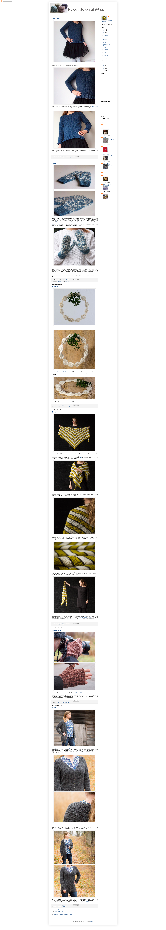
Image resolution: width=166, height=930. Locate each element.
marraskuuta (106, 36)
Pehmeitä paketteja (107, 163)
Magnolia (54, 708)
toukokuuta (106, 55)
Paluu (109, 185)
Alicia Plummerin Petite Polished (61, 64)
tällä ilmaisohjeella (61, 371)
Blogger (91, 921)
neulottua (63, 157)
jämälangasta (60, 406)
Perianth (54, 163)
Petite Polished (56, 18)
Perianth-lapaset (60, 221)
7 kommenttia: (68, 405)
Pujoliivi (105, 193)
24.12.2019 (110, 147)
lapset (59, 157)
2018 (104, 29)
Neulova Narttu (106, 172)
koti (65, 406)
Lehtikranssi (55, 286)
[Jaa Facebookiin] (77, 156)
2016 (104, 32)
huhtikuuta (106, 57)
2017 (104, 30)
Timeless (54, 412)
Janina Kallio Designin (75, 454)
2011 (104, 68)
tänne (81, 457)
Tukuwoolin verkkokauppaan (84, 617)
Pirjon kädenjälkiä (107, 124)
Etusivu (74, 909)
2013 (104, 65)
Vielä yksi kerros (107, 184)
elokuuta (106, 50)
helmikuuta (106, 60)
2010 (104, 70)
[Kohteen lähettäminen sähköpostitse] (73, 156)
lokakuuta (106, 47)
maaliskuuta (106, 58)
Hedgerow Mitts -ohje (80, 692)
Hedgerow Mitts (56, 630)
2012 (104, 67)
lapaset (59, 281)
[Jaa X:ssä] (75, 156)
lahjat (59, 702)
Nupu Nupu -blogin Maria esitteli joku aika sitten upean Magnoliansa (69, 748)
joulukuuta (106, 35)
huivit (59, 624)
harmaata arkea (106, 154)
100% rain (105, 175)
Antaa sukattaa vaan (110, 195)
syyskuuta (106, 49)
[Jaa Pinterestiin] (78, 156)
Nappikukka (110, 155)
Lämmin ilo (105, 137)
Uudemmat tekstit (55, 909)
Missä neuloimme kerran (108, 128)
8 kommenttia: (68, 156)
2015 (104, 33)
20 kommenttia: (68, 279)
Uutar (104, 146)
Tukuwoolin (86, 454)
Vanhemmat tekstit (93, 909)
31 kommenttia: (68, 905)
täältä (87, 901)
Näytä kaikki (112, 201)
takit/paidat (69, 157)
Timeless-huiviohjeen (57, 454)
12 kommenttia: (68, 623)
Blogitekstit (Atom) (59, 911)
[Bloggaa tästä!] (74, 156)
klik (76, 615)
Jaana (110, 16)
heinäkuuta (106, 52)
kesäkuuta (106, 54)
